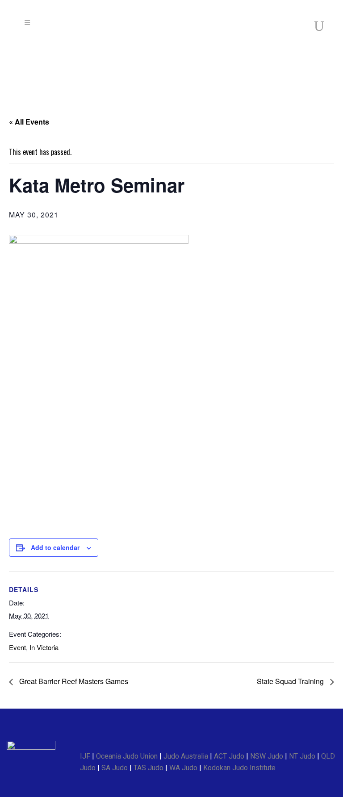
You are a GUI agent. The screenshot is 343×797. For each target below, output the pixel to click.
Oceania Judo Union (127, 756)
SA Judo (114, 768)
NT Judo (302, 756)
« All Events (29, 122)
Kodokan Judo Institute (239, 768)
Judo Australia (185, 756)
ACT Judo (229, 756)
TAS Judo (148, 768)
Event (17, 647)
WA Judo (183, 768)
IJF (85, 756)
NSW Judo (266, 756)
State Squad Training (291, 681)
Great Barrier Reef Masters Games (72, 681)
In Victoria (44, 647)
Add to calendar (55, 547)
